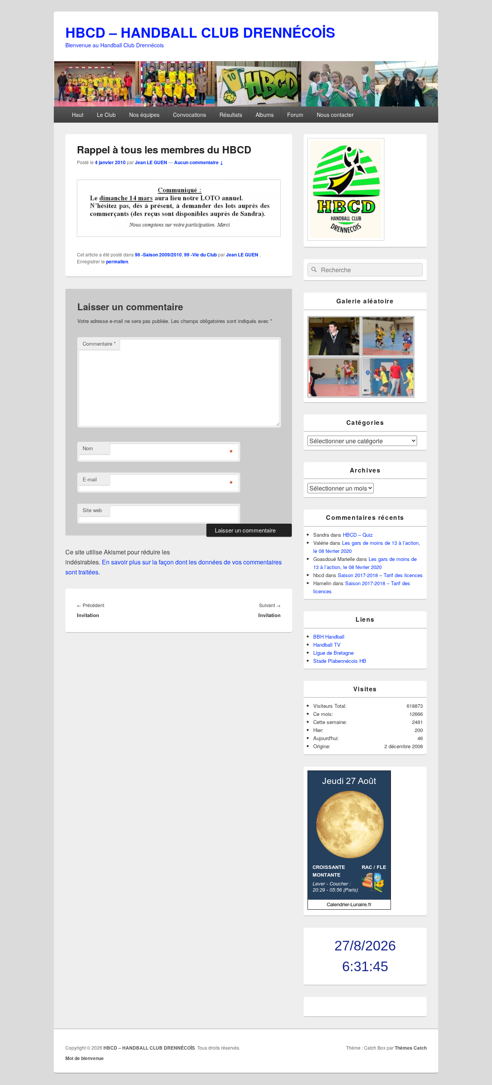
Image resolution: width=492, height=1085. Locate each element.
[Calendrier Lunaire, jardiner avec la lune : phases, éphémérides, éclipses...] (349, 907)
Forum (295, 114)
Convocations (189, 114)
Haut (77, 114)
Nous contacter (335, 114)
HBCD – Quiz (358, 534)
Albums (265, 114)
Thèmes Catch (411, 1047)
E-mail (90, 479)
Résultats (230, 114)
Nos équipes (144, 114)
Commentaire (99, 343)
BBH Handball (328, 636)
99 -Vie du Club (200, 254)
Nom (88, 448)
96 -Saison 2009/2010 (158, 254)
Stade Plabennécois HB (339, 660)
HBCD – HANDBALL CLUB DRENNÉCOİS (200, 32)
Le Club (106, 114)
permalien (117, 261)
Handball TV (327, 644)
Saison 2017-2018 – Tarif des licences (380, 575)
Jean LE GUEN (151, 162)
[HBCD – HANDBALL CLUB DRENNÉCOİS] (246, 104)
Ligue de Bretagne (333, 652)
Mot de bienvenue (84, 1058)
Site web (92, 510)
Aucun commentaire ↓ (198, 162)
